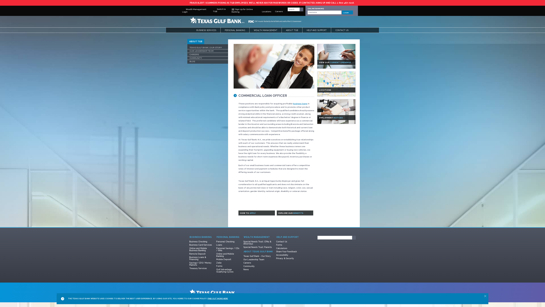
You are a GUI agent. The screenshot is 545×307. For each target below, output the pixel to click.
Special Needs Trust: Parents (257, 247)
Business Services (206, 30)
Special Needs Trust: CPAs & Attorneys (257, 242)
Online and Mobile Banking (225, 255)
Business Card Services (200, 245)
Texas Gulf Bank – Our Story (257, 256)
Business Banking (201, 237)
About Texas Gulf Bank (258, 252)
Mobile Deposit (223, 259)
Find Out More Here (218, 298)
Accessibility (282, 255)
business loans (300, 104)
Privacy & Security (285, 258)
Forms (219, 266)
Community (196, 58)
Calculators (281, 248)
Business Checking (198, 241)
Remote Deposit (197, 254)
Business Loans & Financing (197, 258)
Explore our (291, 213)
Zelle (219, 263)
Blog (192, 61)
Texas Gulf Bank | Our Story (206, 47)
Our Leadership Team (202, 51)
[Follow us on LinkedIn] (322, 248)
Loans (219, 245)
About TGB (292, 30)
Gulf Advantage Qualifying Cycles (224, 270)
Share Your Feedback (286, 251)
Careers (279, 11)
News (246, 269)
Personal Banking (235, 30)
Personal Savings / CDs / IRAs (227, 249)
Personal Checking (225, 241)
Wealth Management (265, 30)
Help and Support (317, 30)
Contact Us (342, 30)
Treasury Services (198, 268)
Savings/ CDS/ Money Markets (200, 264)
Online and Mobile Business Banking (198, 249)
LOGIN (346, 13)
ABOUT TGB (195, 41)
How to (248, 213)
